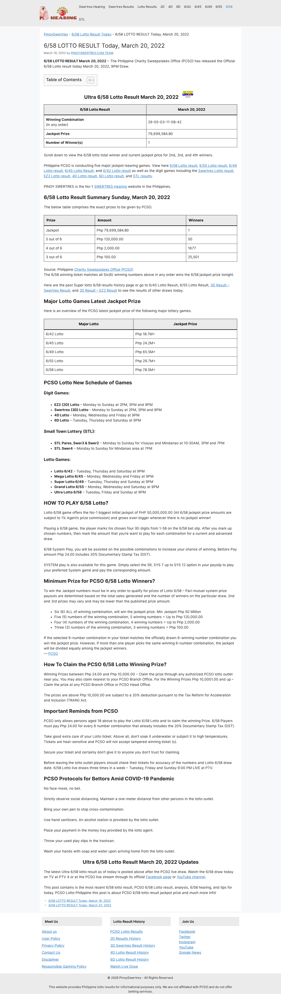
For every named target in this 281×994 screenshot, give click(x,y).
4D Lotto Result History (129, 952)
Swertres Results (121, 7)
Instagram (187, 942)
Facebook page (158, 877)
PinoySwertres (56, 34)
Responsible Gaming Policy (64, 966)
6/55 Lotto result (213, 166)
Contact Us (51, 952)
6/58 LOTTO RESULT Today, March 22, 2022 (80, 905)
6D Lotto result (111, 176)
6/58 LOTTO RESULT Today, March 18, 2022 (80, 900)
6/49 (208, 7)
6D (178, 7)
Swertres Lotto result (215, 171)
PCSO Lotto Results (126, 931)
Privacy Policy (53, 945)
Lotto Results (147, 7)
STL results (142, 176)
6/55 (219, 7)
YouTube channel (191, 877)
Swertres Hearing (92, 7)
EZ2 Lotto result (57, 176)
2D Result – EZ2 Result (98, 290)
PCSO (53, 654)
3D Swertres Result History (132, 945)
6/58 (229, 7)
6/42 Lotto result (117, 171)
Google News (190, 952)
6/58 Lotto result (183, 166)
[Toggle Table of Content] (88, 80)
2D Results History (125, 938)
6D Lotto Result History (129, 959)
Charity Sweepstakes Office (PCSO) (103, 269)
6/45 (198, 7)
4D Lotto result (84, 176)
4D (170, 7)
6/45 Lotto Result (79, 171)
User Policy (51, 938)
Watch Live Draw (124, 966)
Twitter (184, 937)
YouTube (186, 947)
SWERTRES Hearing (110, 186)
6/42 (187, 7)
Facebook (187, 931)
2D (162, 7)
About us (49, 931)
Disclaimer (50, 959)
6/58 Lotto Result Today (91, 34)
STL (82, 19)
